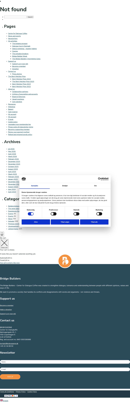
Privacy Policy (21, 392)
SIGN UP (10, 377)
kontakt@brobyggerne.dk (9, 343)
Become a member (19, 66)
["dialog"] (65, 250)
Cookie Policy (32, 392)
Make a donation (6, 310)
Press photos (17, 74)
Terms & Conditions (7, 392)
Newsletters (12, 38)
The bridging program (19, 44)
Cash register (13, 112)
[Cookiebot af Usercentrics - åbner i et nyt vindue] (99, 178)
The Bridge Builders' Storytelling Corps (26, 59)
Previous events (14, 224)
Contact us (12, 71)
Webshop (11, 107)
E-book (10, 119)
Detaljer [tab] (65, 186)
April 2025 (12, 172)
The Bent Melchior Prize (17, 76)
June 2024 (12, 189)
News (10, 219)
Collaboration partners (20, 92)
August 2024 (13, 187)
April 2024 (12, 192)
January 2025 (13, 179)
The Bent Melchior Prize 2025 (23, 81)
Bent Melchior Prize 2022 (21, 86)
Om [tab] (95, 186)
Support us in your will (20, 64)
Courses (15, 51)
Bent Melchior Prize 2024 (21, 79)
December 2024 (14, 182)
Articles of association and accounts (25, 94)
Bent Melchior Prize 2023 (21, 84)
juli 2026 (11, 149)
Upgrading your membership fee (19, 124)
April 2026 (12, 154)
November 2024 (14, 184)
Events (10, 214)
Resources (12, 104)
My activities (12, 41)
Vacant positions (18, 99)
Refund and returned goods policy (20, 134)
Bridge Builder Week (19, 56)
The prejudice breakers (20, 54)
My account (12, 114)
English (5, 401)
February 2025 (13, 177)
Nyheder (11, 221)
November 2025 (14, 164)
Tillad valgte (65, 222)
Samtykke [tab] (34, 186)
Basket (10, 109)
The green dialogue (15, 209)
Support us (12, 61)
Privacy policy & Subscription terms (20, 127)
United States (13, 229)
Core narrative (17, 102)
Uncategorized (13, 226)
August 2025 (13, 169)
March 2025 (12, 174)
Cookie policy (12, 122)
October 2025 (13, 167)
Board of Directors (18, 97)
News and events (14, 36)
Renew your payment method (18, 132)
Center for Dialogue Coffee (17, 33)
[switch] (53, 213)
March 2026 (12, 156)
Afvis (36, 222)
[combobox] (65, 400)
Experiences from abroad (17, 211)
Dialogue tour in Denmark (21, 46)
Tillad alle (94, 222)
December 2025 (14, 161)
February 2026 (13, 159)
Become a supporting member (19, 129)
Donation (15, 69)
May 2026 (12, 151)
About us (11, 89)
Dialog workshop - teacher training (24, 49)
